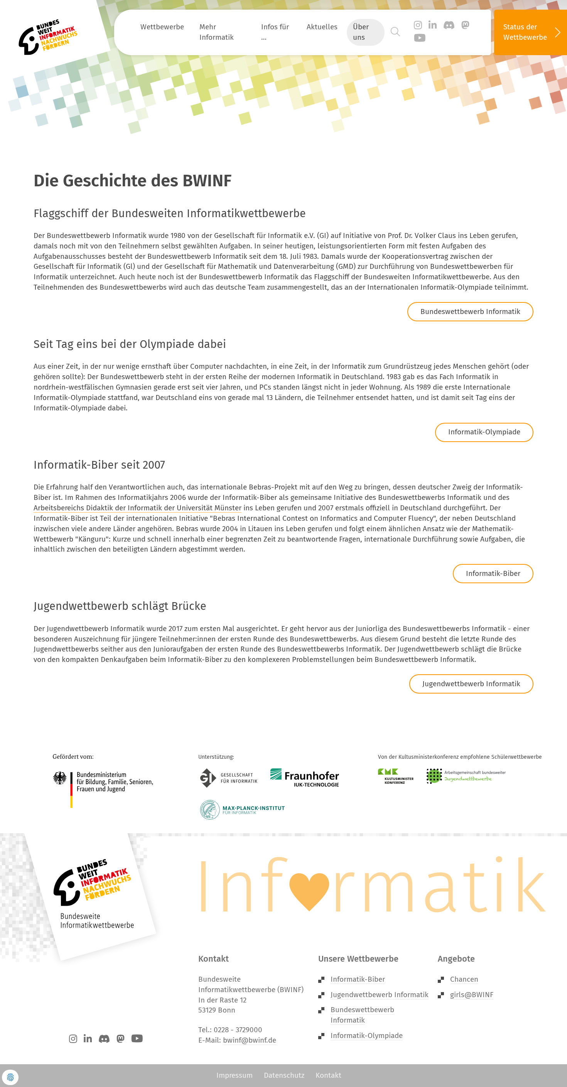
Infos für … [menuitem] (275, 32)
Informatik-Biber (493, 573)
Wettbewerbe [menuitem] (162, 26)
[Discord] (449, 25)
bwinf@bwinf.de (249, 1040)
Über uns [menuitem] (361, 32)
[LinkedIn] (433, 25)
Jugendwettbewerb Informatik (471, 683)
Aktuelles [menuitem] (322, 26)
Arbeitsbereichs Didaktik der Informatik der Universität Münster (137, 507)
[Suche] (395, 32)
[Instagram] (418, 25)
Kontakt (328, 1075)
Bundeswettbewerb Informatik (470, 311)
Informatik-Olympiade (484, 431)
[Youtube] (420, 38)
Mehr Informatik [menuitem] (216, 32)
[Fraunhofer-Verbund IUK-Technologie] (304, 778)
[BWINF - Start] (52, 32)
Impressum (234, 1075)
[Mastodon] (465, 25)
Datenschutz (284, 1075)
